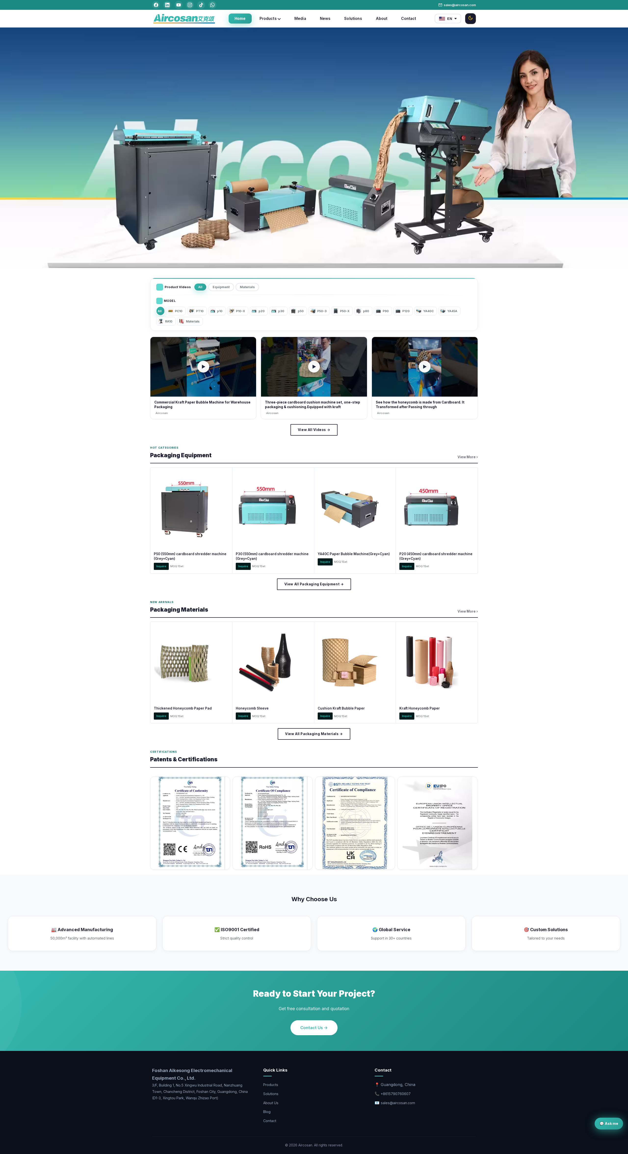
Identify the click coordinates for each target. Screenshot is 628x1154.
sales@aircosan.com (460, 5)
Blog (267, 1112)
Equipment (221, 287)
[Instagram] (190, 5)
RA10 (168, 321)
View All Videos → (314, 430)
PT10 (200, 311)
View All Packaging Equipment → (314, 584)
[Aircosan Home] (184, 18)
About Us (270, 1103)
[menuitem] (240, 18)
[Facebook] (156, 5)
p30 (281, 311)
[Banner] (314, 201)
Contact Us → (314, 1027)
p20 (262, 311)
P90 (386, 311)
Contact (269, 1121)
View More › (468, 457)
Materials (247, 287)
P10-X (240, 311)
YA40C (428, 311)
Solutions (270, 1094)
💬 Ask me (609, 1123)
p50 (301, 311)
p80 (366, 311)
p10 (219, 311)
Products (270, 1085)
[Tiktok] (201, 5)
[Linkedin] (167, 5)
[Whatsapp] (212, 5)
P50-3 (322, 311)
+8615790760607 (396, 1094)
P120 (406, 311)
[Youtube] (179, 5)
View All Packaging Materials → (314, 734)
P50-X (345, 311)
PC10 (179, 311)
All (200, 287)
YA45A (452, 311)
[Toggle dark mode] (470, 18)
